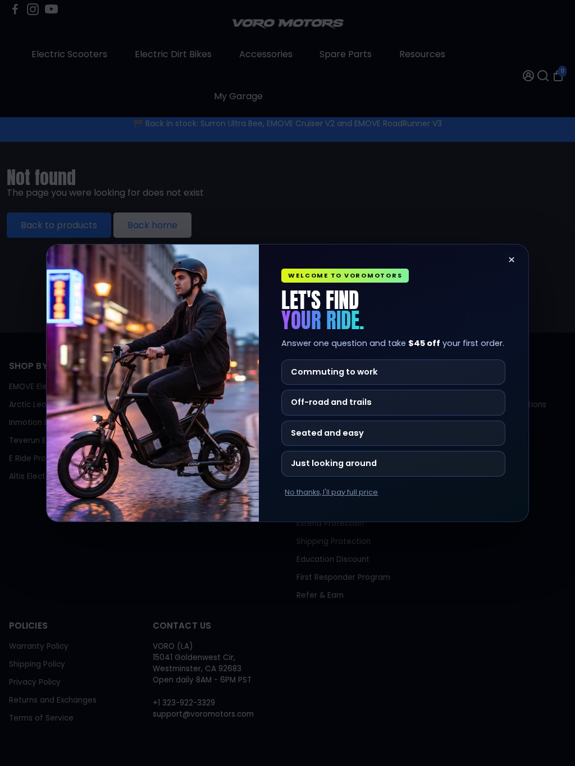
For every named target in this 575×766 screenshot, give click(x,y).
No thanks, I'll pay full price (331, 492)
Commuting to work (334, 371)
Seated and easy (327, 433)
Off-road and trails (331, 402)
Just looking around (334, 463)
